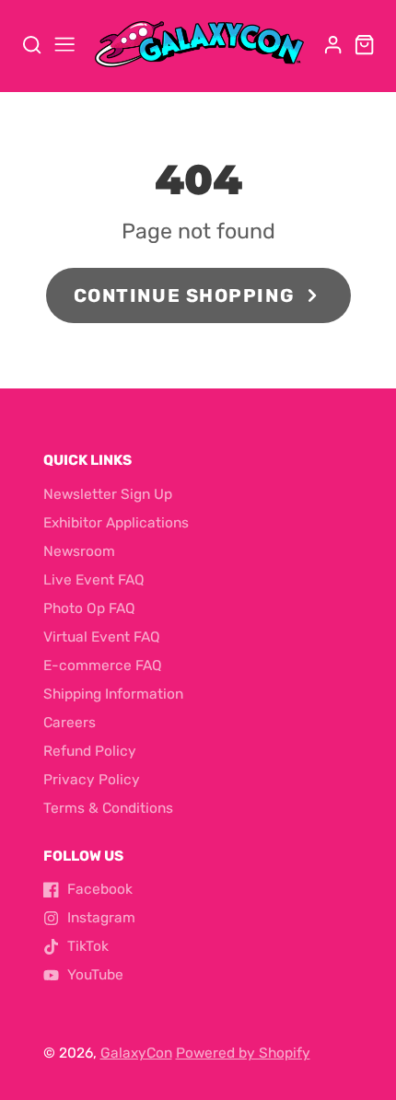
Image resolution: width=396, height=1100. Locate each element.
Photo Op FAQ (89, 608)
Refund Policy (89, 751)
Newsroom (79, 551)
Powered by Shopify (243, 1053)
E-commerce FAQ (102, 665)
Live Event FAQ (94, 580)
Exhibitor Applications (116, 523)
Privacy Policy (91, 779)
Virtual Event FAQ (101, 637)
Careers (69, 722)
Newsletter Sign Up (107, 494)
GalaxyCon (136, 1053)
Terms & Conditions (108, 808)
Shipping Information (113, 694)
